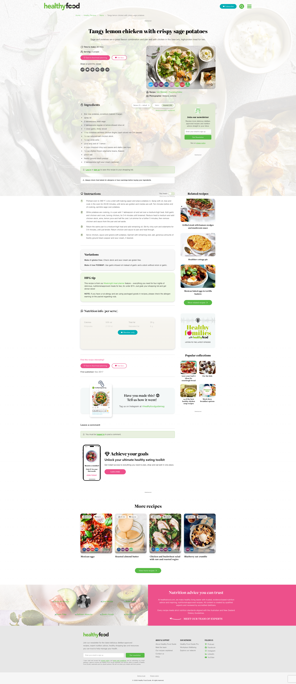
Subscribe (229, 6)
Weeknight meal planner (114, 283)
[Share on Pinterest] (92, 70)
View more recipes (147, 570)
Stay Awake (163, 194)
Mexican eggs (88, 556)
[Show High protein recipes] (96, 549)
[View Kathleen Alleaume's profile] (83, 614)
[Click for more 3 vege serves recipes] (187, 84)
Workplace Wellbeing (188, 647)
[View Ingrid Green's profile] (130, 614)
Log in (88, 170)
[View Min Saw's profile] (84, 601)
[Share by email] (87, 70)
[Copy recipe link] (82, 70)
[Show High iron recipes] (92, 549)
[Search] (241, 6)
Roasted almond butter (127, 556)
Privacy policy (154, 676)
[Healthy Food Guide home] (96, 635)
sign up (97, 170)
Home (78, 15)
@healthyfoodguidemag (153, 406)
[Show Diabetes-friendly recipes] (157, 549)
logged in (101, 434)
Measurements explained (165, 110)
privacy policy (200, 143)
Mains (102, 15)
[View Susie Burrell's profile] (130, 601)
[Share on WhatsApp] (102, 70)
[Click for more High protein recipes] (166, 84)
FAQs (158, 657)
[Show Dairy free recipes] (84, 549)
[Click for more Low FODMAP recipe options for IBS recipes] (172, 84)
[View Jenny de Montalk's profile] (60, 601)
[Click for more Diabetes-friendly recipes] (150, 84)
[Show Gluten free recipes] (123, 549)
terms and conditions (119, 660)
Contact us (160, 654)
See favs (120, 58)
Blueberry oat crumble (195, 556)
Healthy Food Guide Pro (189, 644)
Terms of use (141, 676)
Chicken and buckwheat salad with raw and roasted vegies (165, 558)
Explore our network (188, 650)
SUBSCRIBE (115, 472)
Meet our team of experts (203, 618)
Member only (129, 332)
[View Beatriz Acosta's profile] (107, 614)
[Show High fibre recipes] (88, 549)
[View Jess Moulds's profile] (107, 601)
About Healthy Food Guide (166, 644)
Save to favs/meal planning (96, 58)
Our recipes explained (164, 650)
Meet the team (161, 647)
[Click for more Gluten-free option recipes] (156, 84)
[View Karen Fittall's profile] (60, 614)
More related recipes (197, 302)
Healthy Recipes (90, 15)
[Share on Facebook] (97, 70)
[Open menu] (249, 6)
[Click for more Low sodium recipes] (177, 84)
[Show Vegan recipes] (131, 549)
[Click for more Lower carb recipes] (182, 84)
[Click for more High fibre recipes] (161, 84)
